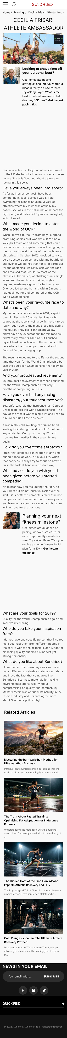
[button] (13, 4)
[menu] (5, 4)
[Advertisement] (33, 135)
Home (6, 12)
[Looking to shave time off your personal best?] (11, 75)
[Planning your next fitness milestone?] (11, 520)
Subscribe (51, 976)
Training (19, 12)
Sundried (18, 1026)
